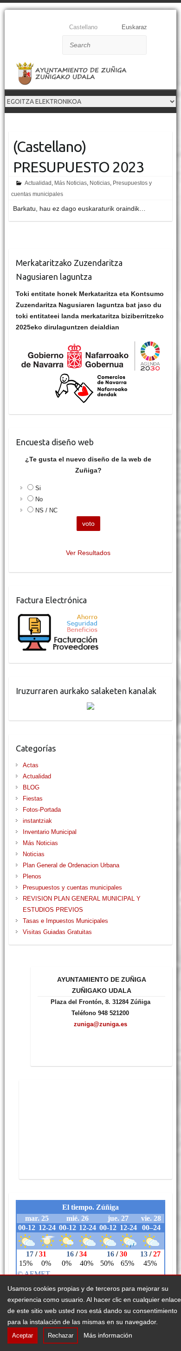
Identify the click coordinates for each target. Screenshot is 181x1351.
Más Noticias (70, 183)
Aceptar (22, 1335)
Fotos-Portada (42, 809)
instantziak (37, 820)
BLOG (31, 787)
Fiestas (33, 798)
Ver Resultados (88, 552)
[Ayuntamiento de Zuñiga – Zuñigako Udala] (79, 75)
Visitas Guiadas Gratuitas (57, 931)
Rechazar (60, 1335)
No (39, 499)
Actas (31, 765)
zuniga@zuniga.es (100, 1024)
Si (38, 488)
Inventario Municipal (50, 831)
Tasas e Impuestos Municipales (65, 920)
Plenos (32, 876)
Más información (108, 1335)
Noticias (100, 183)
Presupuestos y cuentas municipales (72, 887)
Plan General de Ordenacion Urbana (71, 865)
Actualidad (38, 183)
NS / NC (46, 510)
